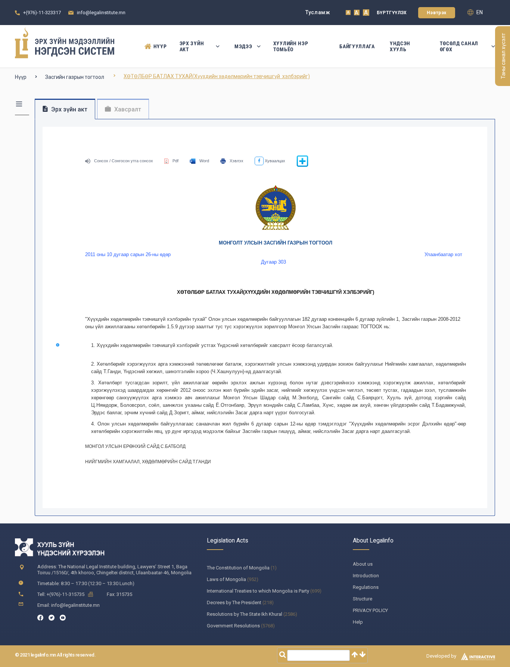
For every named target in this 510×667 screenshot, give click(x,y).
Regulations (366, 587)
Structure (362, 599)
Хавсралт (127, 109)
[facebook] (40, 617)
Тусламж (317, 12)
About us (363, 564)
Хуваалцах (274, 161)
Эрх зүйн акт (192, 46)
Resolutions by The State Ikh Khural (244, 614)
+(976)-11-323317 (42, 12)
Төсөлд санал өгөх (459, 46)
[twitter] (52, 617)
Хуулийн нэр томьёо (290, 46)
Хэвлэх (236, 161)
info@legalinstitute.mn (101, 12)
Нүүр (159, 46)
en (479, 12)
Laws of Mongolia (226, 579)
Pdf (175, 161)
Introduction (366, 575)
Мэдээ (243, 46)
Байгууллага (357, 46)
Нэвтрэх (437, 12)
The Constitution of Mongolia (238, 568)
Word (204, 161)
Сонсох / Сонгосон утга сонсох (123, 161)
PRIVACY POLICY (370, 610)
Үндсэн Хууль (400, 46)
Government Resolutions (233, 625)
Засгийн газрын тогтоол (74, 77)
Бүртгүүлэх (392, 12)
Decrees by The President (234, 602)
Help (358, 622)
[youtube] (63, 617)
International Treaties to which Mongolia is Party (258, 591)
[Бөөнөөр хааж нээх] (302, 165)
